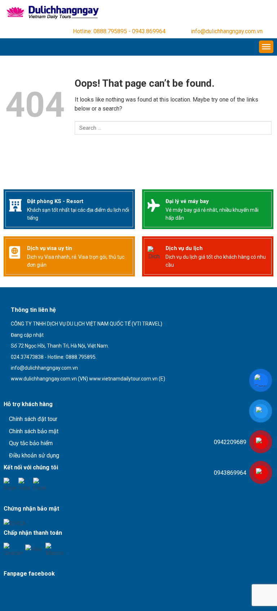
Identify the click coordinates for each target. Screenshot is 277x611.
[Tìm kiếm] (92, 148)
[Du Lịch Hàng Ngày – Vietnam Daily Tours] (52, 12)
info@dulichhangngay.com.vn (227, 31)
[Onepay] (13, 549)
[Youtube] (24, 484)
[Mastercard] (54, 549)
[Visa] (34, 549)
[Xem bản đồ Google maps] (41, 391)
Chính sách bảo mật (33, 431)
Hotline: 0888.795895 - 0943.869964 (119, 31)
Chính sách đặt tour (33, 419)
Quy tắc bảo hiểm (31, 443)
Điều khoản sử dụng (34, 455)
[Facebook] (10, 484)
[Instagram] (39, 484)
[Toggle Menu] (266, 47)
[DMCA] (15, 523)
